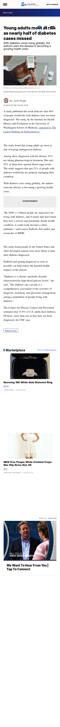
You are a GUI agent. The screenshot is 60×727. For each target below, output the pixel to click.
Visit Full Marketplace (47, 350)
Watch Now (51, 4)
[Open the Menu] (5, 4)
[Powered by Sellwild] (52, 518)
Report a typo (11, 330)
